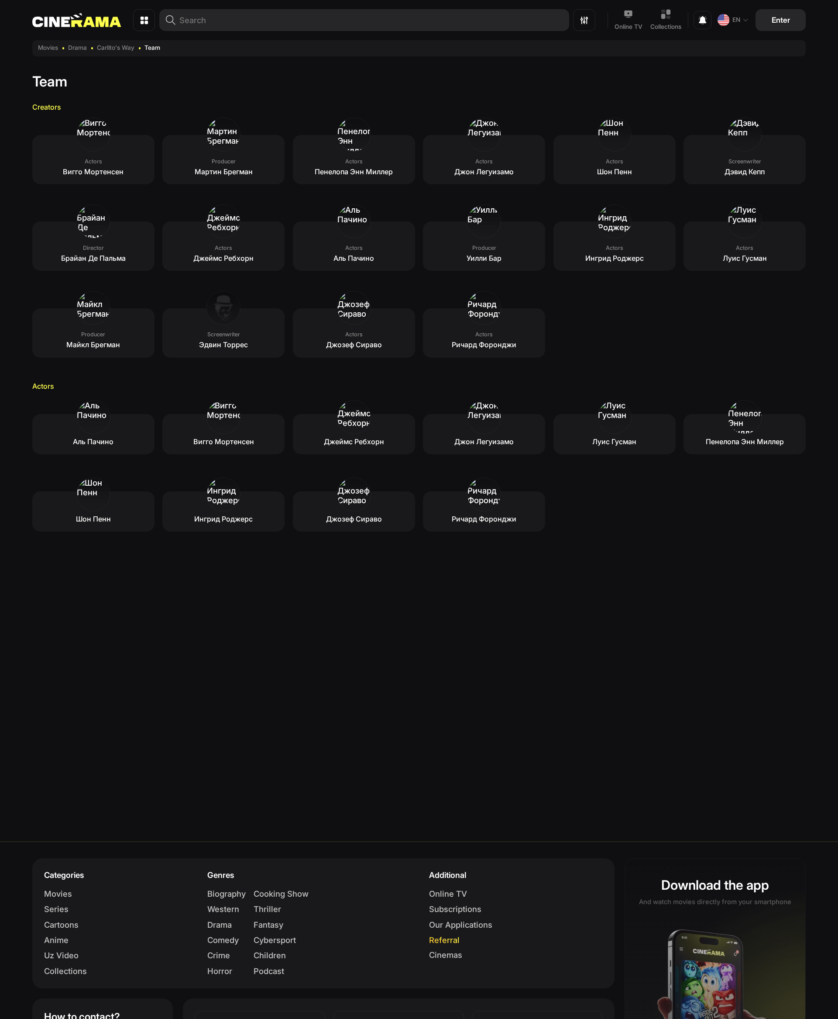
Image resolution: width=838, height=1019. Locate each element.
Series (56, 909)
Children (270, 955)
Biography (226, 893)
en (736, 19)
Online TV (628, 26)
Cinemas (445, 955)
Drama (77, 47)
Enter (781, 19)
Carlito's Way (115, 47)
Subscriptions (455, 909)
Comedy (223, 940)
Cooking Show (281, 893)
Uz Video (61, 955)
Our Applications (460, 924)
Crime (218, 955)
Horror (219, 971)
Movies (48, 47)
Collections (665, 26)
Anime (56, 940)
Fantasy (268, 924)
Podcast (269, 971)
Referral (444, 940)
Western (223, 909)
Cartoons (61, 924)
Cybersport (275, 940)
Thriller (267, 909)
